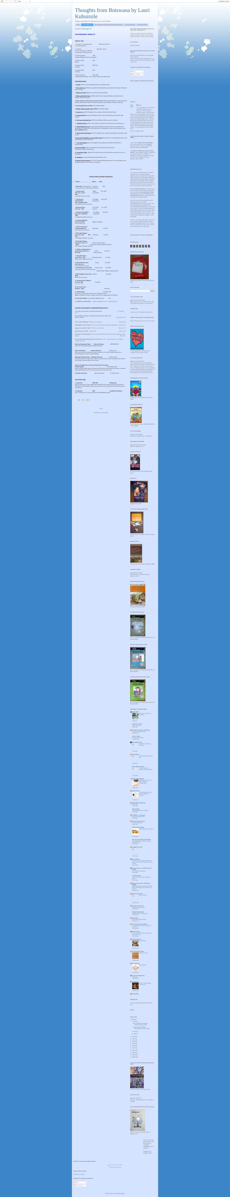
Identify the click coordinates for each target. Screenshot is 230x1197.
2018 (133, 1019)
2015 (133, 1041)
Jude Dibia (135, 918)
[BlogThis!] (84, 400)
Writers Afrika (136, 931)
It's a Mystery (135, 963)
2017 (133, 1036)
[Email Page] (78, 399)
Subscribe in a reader (78, 1174)
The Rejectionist (136, 875)
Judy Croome (136, 791)
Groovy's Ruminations (138, 821)
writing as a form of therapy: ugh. (140, 913)
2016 (133, 1039)
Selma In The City (137, 724)
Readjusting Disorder (138, 912)
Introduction (135, 977)
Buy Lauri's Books (142, 24)
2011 (133, 1050)
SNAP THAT (135, 712)
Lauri (139, 105)
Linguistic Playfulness (138, 975)
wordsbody (135, 981)
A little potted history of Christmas (140, 810)
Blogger (122, 1193)
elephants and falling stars (138, 907)
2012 (133, 1048)
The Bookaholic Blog (138, 951)
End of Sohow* (142, 965)
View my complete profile (136, 131)
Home (78, 24)
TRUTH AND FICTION (138, 827)
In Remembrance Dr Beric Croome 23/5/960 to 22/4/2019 (145, 794)
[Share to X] (85, 400)
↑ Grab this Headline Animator (115, 1167)
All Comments (136, 74)
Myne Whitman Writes (138, 766)
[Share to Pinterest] (89, 400)
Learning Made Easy (137, 822)
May (135, 1031)
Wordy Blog (135, 993)
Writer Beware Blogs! (138, 778)
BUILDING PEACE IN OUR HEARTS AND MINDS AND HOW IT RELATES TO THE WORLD (142, 888)
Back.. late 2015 (143, 895)
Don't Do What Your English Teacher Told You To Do (140, 1024)
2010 (133, 1052)
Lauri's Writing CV (87, 24)
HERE (151, 36)
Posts (134, 71)
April (135, 1033)
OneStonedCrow (136, 939)
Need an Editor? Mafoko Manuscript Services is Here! (141, 1027)
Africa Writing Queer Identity (139, 919)
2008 (133, 1057)
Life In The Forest (136, 725)
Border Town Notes (137, 893)
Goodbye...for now (143, 952)
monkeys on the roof (138, 905)
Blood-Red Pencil (137, 742)
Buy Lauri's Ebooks (130, 24)
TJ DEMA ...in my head (138, 815)
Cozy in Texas (136, 736)
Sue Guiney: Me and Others (139, 924)
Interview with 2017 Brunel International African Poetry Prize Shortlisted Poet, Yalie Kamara (142, 862)
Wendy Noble (136, 809)
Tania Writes (135, 754)
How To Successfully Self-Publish (141, 839)
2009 (133, 1054)
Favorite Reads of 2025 (138, 737)
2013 (133, 1045)
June (135, 1021)
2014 (133, 1043)
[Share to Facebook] (87, 400)
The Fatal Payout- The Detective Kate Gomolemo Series (108, 24)
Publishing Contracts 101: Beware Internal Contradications (145, 782)
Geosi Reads (135, 859)
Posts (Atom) (104, 412)
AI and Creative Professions (139, 731)
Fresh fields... (135, 804)
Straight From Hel (137, 847)
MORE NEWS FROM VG (138, 803)
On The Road (142, 940)
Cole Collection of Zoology (138, 871)
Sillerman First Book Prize (138, 816)
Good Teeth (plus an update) (146, 829)
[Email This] (82, 400)
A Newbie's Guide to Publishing (141, 730)
